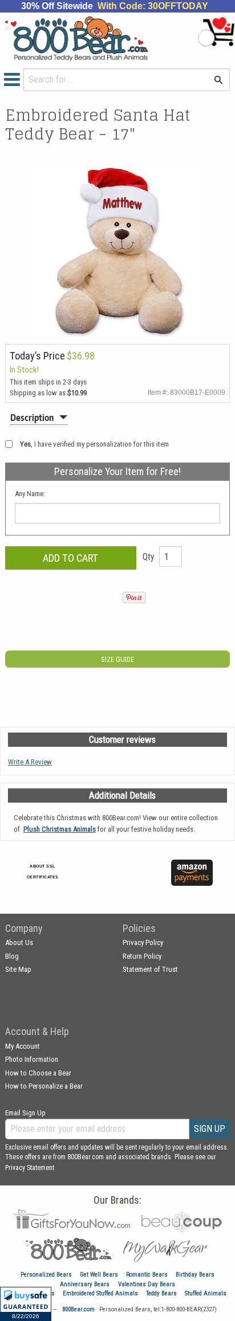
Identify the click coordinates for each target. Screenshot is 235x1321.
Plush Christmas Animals (59, 829)
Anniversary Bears (85, 1284)
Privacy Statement (29, 1168)
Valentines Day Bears (146, 1284)
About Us (19, 942)
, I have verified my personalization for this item (94, 444)
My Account (22, 1046)
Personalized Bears (46, 1274)
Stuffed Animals (205, 1293)
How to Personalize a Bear (44, 1086)
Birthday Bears (195, 1274)
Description (32, 417)
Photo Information (31, 1059)
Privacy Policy (143, 942)
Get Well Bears (99, 1274)
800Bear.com (78, 1309)
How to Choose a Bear (38, 1073)
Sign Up (209, 1128)
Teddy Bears (161, 1293)
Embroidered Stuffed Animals (100, 1293)
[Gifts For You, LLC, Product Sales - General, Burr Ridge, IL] (128, 879)
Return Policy (142, 956)
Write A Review (30, 762)
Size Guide (117, 659)
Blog (12, 956)
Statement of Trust (150, 969)
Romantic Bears (147, 1274)
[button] (25, 1304)
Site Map (18, 969)
